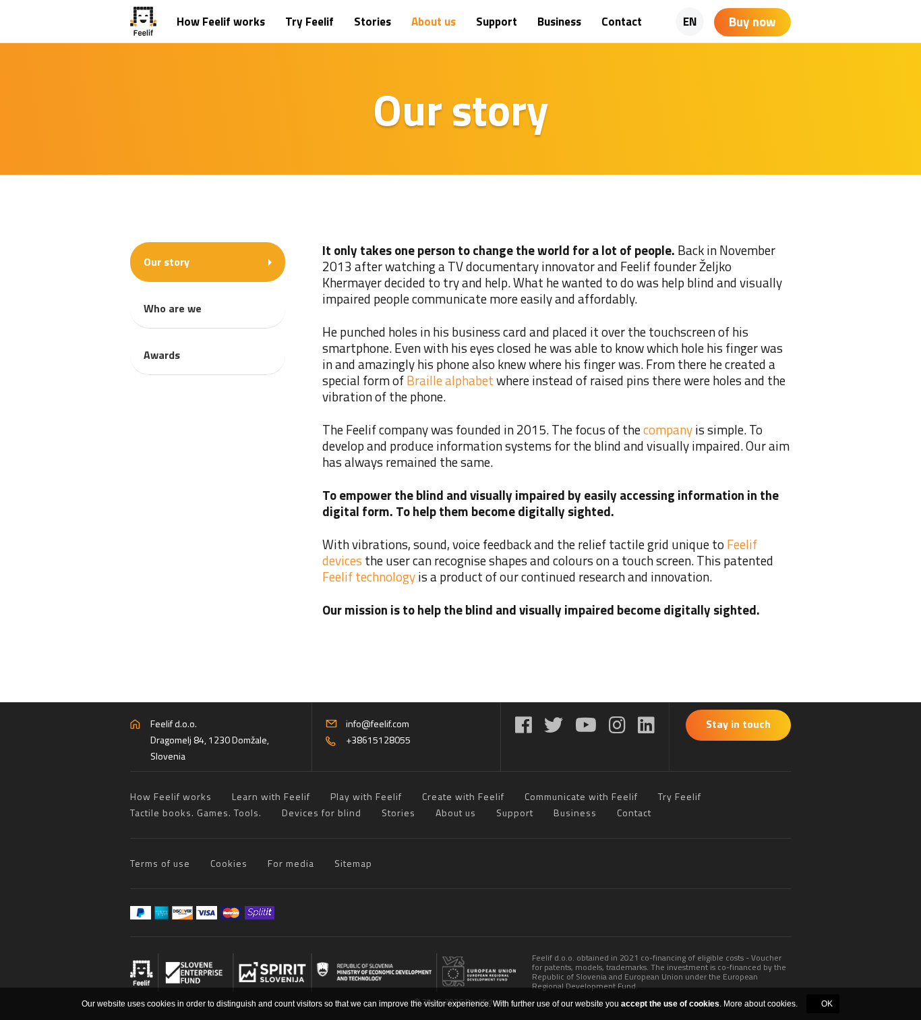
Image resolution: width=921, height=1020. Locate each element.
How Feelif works (221, 21)
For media (291, 863)
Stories (372, 21)
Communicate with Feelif (581, 796)
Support (496, 21)
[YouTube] (586, 724)
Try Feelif (309, 21)
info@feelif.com (377, 723)
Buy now (752, 21)
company (666, 429)
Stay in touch (738, 724)
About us (433, 21)
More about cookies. (760, 1004)
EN (690, 21)
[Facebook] (523, 724)
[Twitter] (553, 724)
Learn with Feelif (271, 796)
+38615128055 (378, 740)
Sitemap (353, 863)
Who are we (173, 308)
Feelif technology (368, 576)
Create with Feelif (463, 796)
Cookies (228, 863)
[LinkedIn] (646, 724)
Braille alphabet (451, 380)
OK (827, 1004)
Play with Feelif (366, 796)
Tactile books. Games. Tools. (196, 812)
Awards (162, 355)
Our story (166, 262)
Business (559, 21)
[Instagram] (617, 724)
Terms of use (160, 863)
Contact (621, 21)
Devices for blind (321, 812)
